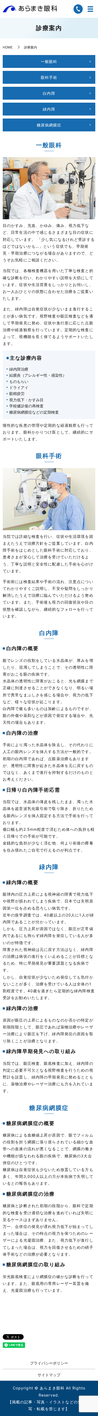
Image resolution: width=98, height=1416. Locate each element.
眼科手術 (49, 77)
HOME (8, 47)
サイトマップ (49, 1374)
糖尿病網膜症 (49, 125)
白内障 (49, 93)
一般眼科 (49, 61)
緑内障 (49, 109)
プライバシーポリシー (49, 1363)
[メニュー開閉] (90, 9)
